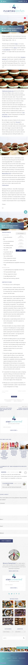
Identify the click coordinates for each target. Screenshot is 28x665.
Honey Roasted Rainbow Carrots (22, 408)
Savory (15, 47)
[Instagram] (26, 1)
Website (2, 533)
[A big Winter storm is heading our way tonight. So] (10, 649)
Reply (20, 472)
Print (20, 250)
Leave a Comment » (18, 401)
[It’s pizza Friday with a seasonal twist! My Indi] (14, 649)
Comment (2, 503)
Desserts (14, 396)
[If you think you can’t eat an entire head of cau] (18, 649)
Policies (15, 658)
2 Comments (8, 401)
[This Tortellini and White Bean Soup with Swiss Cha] (2, 649)
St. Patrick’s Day (6, 116)
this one (18, 122)
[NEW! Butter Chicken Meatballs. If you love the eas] (22, 649)
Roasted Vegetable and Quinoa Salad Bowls (6, 408)
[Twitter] (21, 1)
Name (1, 519)
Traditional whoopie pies (8, 91)
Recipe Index (22, 658)
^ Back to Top (14, 655)
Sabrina (3, 472)
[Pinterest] (24, 1)
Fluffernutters (5, 185)
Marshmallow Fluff (6, 173)
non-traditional (6, 49)
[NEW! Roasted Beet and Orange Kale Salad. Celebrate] (6, 649)
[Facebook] (22, 1)
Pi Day (16, 44)
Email (1, 526)
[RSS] (19, 1)
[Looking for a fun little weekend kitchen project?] (26, 649)
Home (3, 658)
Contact (9, 658)
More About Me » (14, 571)
